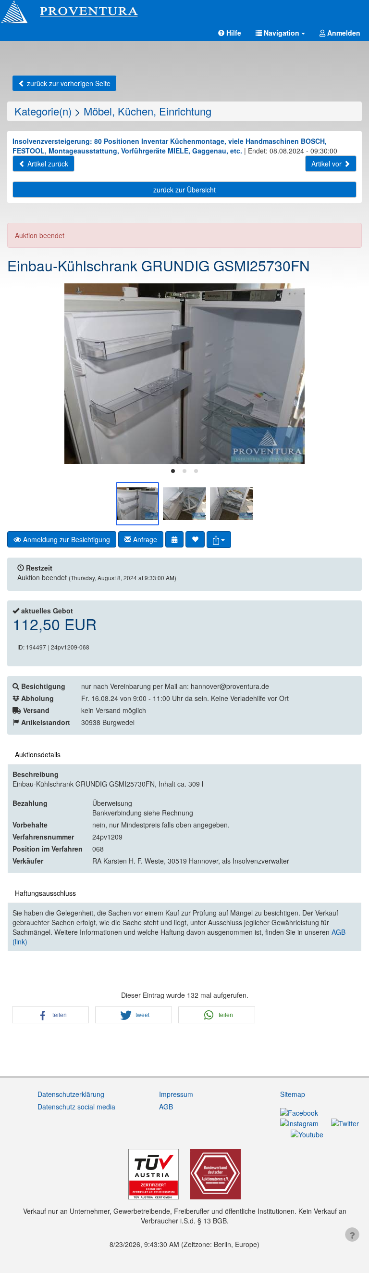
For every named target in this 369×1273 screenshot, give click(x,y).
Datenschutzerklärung (70, 1094)
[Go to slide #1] (137, 503)
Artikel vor (327, 163)
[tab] (173, 471)
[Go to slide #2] (184, 503)
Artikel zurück (46, 163)
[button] (280, 33)
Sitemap (292, 1094)
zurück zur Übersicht (184, 189)
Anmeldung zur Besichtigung (65, 539)
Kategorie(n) (43, 110)
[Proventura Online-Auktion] (184, 12)
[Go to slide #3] (231, 503)
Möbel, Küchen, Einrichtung (147, 110)
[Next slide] (347, 373)
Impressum (176, 1094)
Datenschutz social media (76, 1106)
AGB (166, 1106)
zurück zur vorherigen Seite (68, 83)
